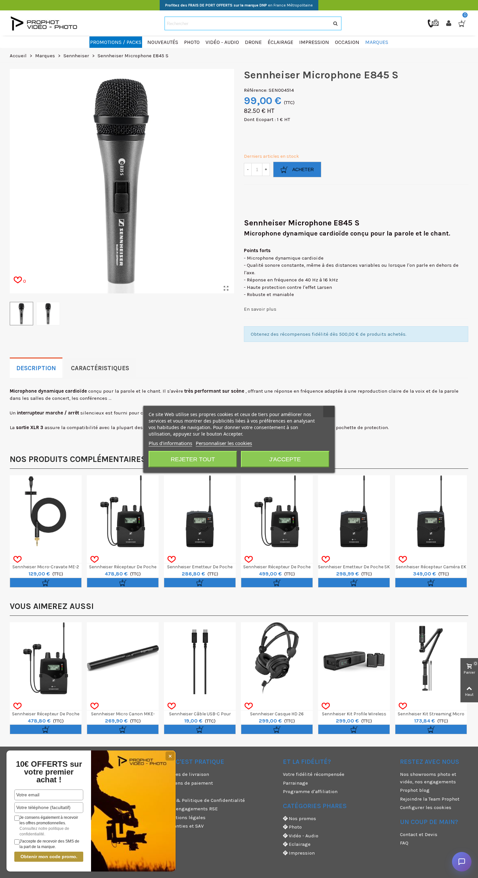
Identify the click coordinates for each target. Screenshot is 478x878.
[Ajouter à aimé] (17, 559)
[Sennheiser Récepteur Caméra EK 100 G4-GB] (431, 511)
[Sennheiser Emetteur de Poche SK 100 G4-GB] (354, 511)
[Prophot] (45, 23)
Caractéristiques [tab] (100, 368)
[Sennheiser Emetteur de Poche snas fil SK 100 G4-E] (200, 511)
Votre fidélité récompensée (313, 774)
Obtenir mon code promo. (48, 856)
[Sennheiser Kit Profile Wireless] (354, 658)
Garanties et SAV (185, 826)
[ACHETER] (46, 583)
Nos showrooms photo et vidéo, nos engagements (428, 778)
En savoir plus (260, 309)
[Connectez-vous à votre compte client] (449, 23)
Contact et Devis (418, 834)
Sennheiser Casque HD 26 (277, 714)
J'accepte (285, 459)
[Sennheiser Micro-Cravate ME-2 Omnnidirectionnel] (46, 511)
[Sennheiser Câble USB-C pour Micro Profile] (200, 658)
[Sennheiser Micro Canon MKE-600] (123, 658)
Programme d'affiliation (310, 791)
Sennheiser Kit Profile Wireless (354, 714)
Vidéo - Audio (303, 836)
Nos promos (302, 818)
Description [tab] (36, 368)
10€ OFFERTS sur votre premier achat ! (49, 772)
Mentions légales (186, 817)
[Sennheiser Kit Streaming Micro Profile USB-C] (431, 658)
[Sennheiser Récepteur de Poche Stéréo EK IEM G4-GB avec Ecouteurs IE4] (277, 511)
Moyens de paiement (189, 783)
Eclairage (300, 844)
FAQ (404, 843)
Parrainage (295, 783)
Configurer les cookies (425, 807)
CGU (170, 791)
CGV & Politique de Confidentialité (205, 800)
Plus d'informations (170, 442)
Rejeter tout (193, 459)
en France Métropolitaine (239, 5)
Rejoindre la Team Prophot (429, 799)
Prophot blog (415, 790)
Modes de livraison (187, 774)
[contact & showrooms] (433, 23)
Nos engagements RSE (192, 809)
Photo (295, 827)
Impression (302, 853)
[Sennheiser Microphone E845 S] (226, 288)
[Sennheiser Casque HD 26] (277, 658)
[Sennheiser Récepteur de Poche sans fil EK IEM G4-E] (123, 511)
